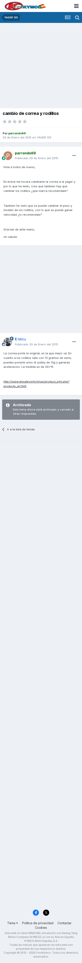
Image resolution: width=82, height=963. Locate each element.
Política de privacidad (37, 923)
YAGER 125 (44, 137)
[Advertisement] (41, 66)
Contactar (65, 923)
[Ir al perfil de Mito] (7, 341)
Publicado (36, 158)
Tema (11, 923)
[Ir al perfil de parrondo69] (7, 155)
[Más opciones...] (74, 155)
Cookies (41, 927)
